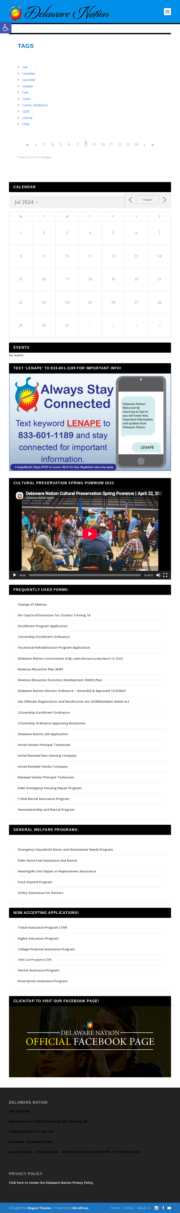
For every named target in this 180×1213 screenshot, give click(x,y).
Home (115, 1208)
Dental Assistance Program (38, 970)
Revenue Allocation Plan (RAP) (40, 669)
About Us (143, 1208)
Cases (26, 99)
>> (152, 145)
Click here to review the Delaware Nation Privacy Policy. (51, 1183)
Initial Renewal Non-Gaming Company (47, 755)
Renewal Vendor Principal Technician (46, 777)
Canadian (28, 73)
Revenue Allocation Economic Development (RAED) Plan (60, 680)
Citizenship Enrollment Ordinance (44, 637)
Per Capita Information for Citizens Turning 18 (54, 615)
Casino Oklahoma (34, 105)
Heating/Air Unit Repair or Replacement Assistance (57, 871)
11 (111, 144)
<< (27, 145)
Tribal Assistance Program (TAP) (42, 927)
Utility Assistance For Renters (40, 893)
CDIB (26, 111)
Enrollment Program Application (43, 626)
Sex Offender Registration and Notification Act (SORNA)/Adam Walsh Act (73, 701)
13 (127, 144)
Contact (128, 1208)
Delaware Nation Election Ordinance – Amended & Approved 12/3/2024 (71, 691)
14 (136, 144)
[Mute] (158, 575)
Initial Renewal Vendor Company (43, 766)
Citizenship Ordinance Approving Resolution (51, 723)
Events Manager (42, 157)
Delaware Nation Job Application (43, 734)
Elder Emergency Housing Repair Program (50, 788)
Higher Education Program (38, 938)
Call (24, 67)
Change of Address (32, 604)
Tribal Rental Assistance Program (44, 799)
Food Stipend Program (35, 882)
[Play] (15, 575)
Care (25, 92)
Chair (25, 124)
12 (119, 144)
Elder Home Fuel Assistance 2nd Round (47, 860)
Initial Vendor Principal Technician (44, 745)
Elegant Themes (39, 1208)
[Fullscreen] (165, 575)
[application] (90, 533)
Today (147, 199)
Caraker (27, 86)
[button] (5, 27)
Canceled (28, 80)
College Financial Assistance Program (46, 949)
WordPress (80, 1208)
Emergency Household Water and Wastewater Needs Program (65, 849)
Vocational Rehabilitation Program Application (54, 647)
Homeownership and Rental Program (46, 809)
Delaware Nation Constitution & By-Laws (49, 658)
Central (27, 118)
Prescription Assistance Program (43, 981)
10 (102, 144)
